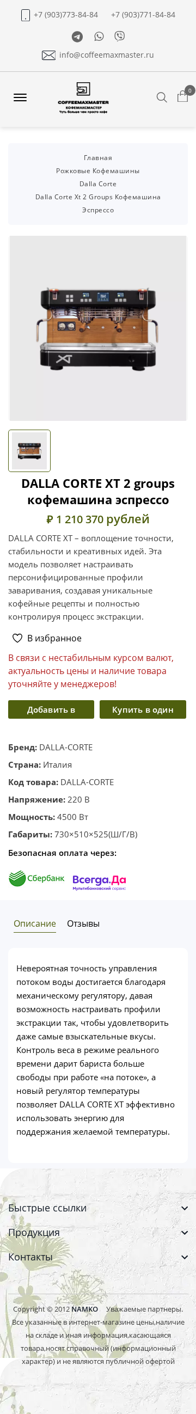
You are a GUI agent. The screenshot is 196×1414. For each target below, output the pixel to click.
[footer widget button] (98, 1208)
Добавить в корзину (51, 711)
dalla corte (98, 183)
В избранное (54, 638)
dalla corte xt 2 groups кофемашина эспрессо (98, 203)
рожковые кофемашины (98, 170)
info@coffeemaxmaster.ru (106, 55)
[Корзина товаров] (182, 96)
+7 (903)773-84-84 (66, 15)
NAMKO (84, 1309)
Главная (98, 157)
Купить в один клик (143, 711)
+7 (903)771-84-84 (143, 15)
